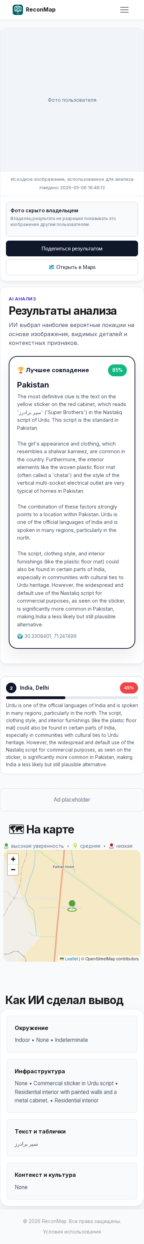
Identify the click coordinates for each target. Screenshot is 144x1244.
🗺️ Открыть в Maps (72, 267)
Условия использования (72, 1232)
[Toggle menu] (124, 9)
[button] (72, 906)
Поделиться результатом (72, 248)
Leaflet (71, 958)
